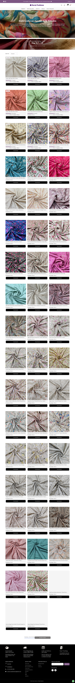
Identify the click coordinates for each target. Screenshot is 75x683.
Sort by (7, 53)
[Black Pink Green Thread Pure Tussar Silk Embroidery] (15, 262)
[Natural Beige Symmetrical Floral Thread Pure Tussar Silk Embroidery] (37, 262)
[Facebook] (53, 670)
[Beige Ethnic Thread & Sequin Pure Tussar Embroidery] (59, 389)
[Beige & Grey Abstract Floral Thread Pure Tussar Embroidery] (59, 485)
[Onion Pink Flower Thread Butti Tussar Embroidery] (59, 198)
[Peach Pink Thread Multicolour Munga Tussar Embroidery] (37, 198)
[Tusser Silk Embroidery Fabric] (15, 67)
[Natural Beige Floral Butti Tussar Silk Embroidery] (15, 133)
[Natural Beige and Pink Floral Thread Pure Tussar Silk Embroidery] (59, 230)
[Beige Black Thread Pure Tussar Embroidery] (59, 421)
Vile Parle (9, 663)
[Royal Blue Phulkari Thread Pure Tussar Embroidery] (15, 230)
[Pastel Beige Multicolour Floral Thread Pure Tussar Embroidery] (15, 357)
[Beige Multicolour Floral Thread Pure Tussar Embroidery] (37, 357)
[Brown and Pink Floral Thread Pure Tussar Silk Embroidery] (37, 230)
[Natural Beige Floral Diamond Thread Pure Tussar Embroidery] (37, 612)
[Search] (61, 5)
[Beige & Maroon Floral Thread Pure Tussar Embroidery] (15, 485)
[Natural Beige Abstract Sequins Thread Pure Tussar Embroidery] (37, 294)
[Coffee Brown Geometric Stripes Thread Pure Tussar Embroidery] (59, 517)
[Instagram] (55, 670)
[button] (14, 54)
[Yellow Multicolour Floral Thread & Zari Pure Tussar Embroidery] (59, 357)
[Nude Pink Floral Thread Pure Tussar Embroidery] (37, 421)
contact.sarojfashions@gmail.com (14, 671)
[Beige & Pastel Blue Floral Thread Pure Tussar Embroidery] (37, 485)
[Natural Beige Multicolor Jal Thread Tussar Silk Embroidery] (37, 133)
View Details (15, 84)
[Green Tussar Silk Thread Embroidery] (37, 100)
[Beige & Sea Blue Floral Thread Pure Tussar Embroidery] (59, 453)
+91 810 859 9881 (11, 669)
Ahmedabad (9, 666)
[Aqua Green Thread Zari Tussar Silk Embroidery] (15, 166)
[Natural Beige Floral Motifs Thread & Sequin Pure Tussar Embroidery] (15, 612)
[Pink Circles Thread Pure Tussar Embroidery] (15, 581)
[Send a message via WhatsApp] (73, 681)
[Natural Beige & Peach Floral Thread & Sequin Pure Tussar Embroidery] (59, 549)
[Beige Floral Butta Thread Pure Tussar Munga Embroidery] (15, 453)
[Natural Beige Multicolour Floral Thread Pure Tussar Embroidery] (15, 326)
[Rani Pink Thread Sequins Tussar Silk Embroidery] (59, 166)
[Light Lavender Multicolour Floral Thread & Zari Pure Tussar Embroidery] (15, 389)
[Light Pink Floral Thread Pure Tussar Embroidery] (37, 326)
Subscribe (67, 664)
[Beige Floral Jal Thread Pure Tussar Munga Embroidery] (37, 453)
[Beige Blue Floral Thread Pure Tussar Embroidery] (15, 421)
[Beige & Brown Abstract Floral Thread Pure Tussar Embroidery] (37, 517)
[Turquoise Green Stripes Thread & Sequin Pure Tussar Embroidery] (37, 549)
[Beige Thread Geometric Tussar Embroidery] (15, 198)
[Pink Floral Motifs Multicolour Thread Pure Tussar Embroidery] (59, 581)
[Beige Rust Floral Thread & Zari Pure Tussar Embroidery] (37, 389)
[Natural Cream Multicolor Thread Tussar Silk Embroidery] (37, 166)
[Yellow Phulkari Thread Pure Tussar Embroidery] (37, 581)
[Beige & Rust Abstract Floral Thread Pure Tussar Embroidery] (15, 517)
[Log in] (64, 5)
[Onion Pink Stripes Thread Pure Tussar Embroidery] (15, 549)
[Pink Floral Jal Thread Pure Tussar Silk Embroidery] (59, 262)
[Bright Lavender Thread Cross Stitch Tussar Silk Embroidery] (59, 100)
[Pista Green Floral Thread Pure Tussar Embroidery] (59, 326)
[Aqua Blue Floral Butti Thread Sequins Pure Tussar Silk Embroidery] (15, 294)
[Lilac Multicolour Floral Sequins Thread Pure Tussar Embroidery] (59, 294)
